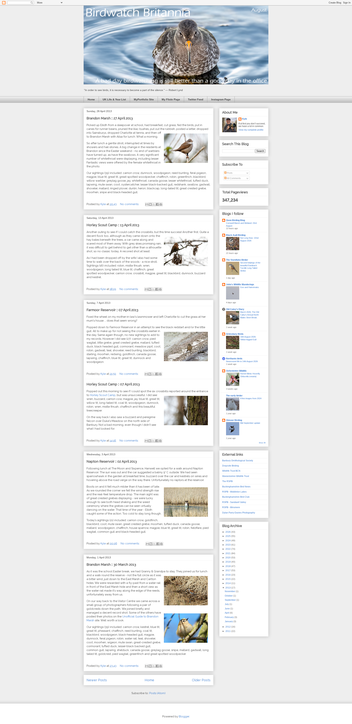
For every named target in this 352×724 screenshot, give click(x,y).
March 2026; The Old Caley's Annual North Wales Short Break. (249, 315)
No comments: (130, 204)
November (230, 591)
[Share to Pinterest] (161, 204)
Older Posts (201, 680)
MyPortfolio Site (144, 99)
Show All (262, 443)
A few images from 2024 (250, 398)
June (227, 608)
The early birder (234, 395)
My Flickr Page (171, 99)
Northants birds (234, 358)
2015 (228, 579)
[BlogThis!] (150, 204)
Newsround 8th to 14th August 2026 (242, 361)
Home (91, 99)
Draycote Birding (230, 465)
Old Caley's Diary (235, 309)
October (229, 595)
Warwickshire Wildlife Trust (235, 476)
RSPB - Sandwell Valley (234, 502)
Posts (229, 173)
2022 (228, 549)
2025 (228, 536)
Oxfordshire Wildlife (236, 371)
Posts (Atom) (157, 693)
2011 (228, 631)
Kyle (244, 119)
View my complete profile (251, 130)
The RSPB (227, 481)
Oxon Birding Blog (235, 220)
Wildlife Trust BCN (231, 471)
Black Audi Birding (235, 235)
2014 (228, 583)
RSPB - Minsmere (231, 507)
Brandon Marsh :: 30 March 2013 (111, 564)
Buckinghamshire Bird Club (236, 497)
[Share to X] (154, 204)
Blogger (184, 716)
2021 (228, 553)
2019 (228, 562)
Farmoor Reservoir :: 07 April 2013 (112, 310)
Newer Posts (97, 680)
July (227, 604)
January (229, 621)
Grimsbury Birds (234, 334)
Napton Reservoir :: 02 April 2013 (112, 461)
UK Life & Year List (114, 99)
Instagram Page (221, 99)
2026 (228, 532)
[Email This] (147, 204)
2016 (228, 575)
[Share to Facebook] (157, 204)
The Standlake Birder (237, 260)
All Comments (233, 178)
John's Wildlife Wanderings (240, 284)
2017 (228, 570)
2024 (228, 540)
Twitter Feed (195, 99)
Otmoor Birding (234, 420)
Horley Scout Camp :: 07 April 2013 (113, 384)
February (229, 617)
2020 (228, 557)
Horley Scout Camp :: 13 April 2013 (113, 225)
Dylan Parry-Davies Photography (238, 512)
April (227, 613)
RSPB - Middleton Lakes (234, 491)
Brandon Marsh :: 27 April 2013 (110, 118)
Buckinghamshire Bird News (236, 486)
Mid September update (250, 423)
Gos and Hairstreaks (249, 287)
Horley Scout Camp (102, 395)
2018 (228, 566)
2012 (228, 626)
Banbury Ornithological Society (237, 460)
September (230, 600)
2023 (228, 545)
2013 (228, 587)
